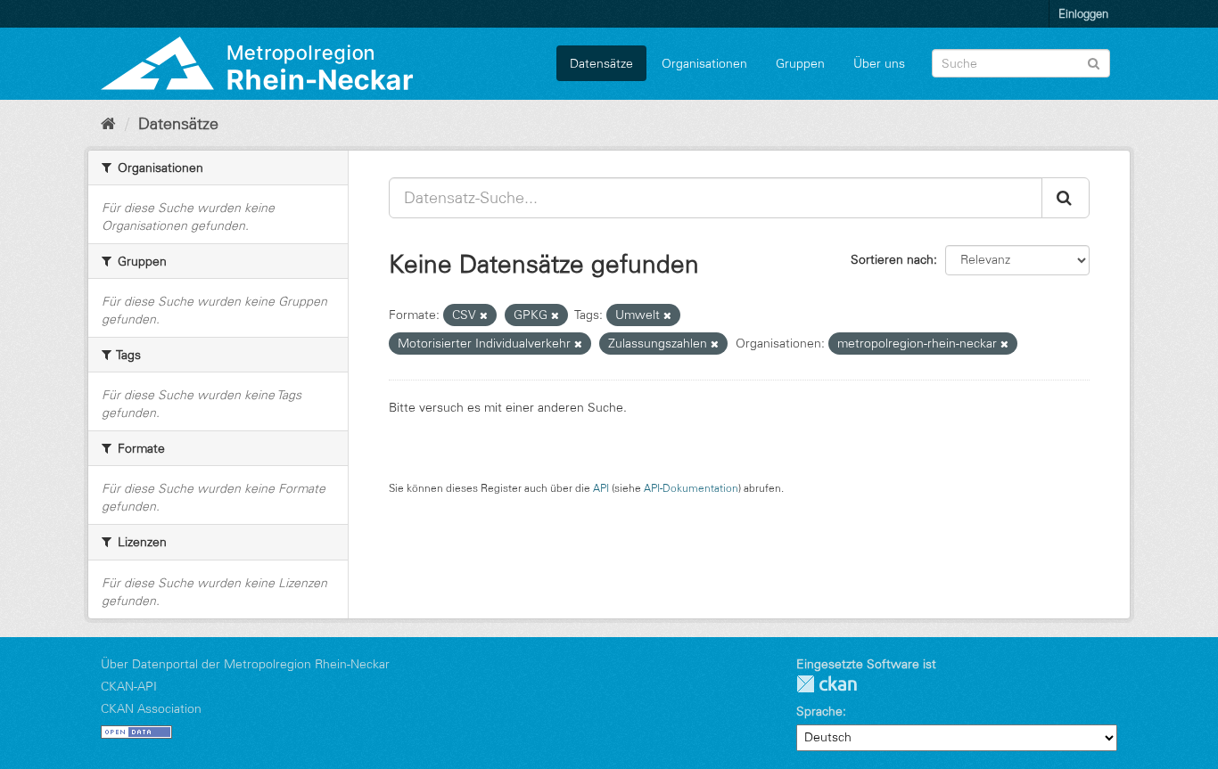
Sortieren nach (892, 259)
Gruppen (800, 63)
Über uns (879, 63)
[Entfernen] (484, 315)
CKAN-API (129, 686)
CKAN (826, 684)
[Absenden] (1093, 62)
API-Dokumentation (691, 488)
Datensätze (601, 63)
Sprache (819, 711)
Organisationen (704, 63)
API (601, 488)
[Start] (108, 124)
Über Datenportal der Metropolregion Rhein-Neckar (245, 664)
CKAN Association (151, 708)
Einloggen (1083, 13)
